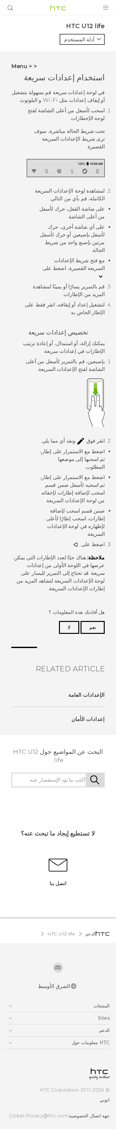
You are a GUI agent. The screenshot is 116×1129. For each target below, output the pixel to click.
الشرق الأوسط (54, 986)
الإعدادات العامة (86, 695)
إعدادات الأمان (88, 719)
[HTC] (58, 8)
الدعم (90, 934)
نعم (92, 627)
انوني (105, 1100)
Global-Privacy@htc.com (38, 1116)
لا (69, 627)
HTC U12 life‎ (61, 934)
